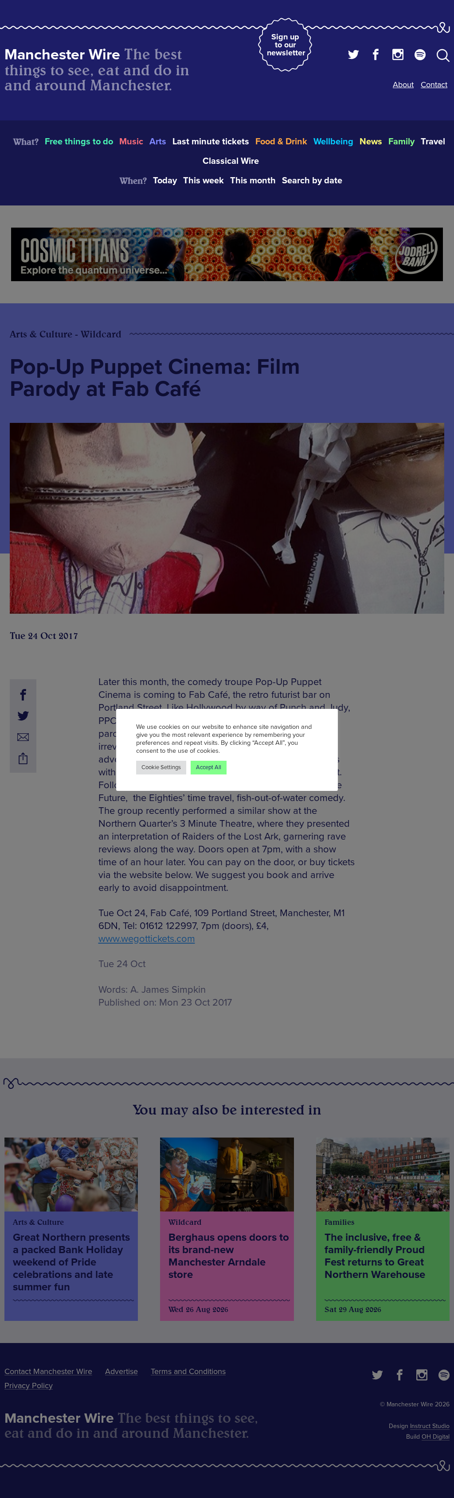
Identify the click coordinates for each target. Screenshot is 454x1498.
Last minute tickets (210, 141)
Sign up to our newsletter (286, 45)
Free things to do (79, 141)
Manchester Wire (62, 55)
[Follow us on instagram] (397, 55)
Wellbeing (333, 141)
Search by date (312, 180)
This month (253, 180)
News (371, 141)
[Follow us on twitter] (353, 55)
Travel (433, 141)
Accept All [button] (208, 767)
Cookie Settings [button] (161, 767)
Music (131, 141)
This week (203, 180)
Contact (434, 84)
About (403, 84)
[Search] (443, 57)
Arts (157, 141)
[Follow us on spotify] (420, 55)
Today (165, 180)
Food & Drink (281, 141)
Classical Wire (231, 161)
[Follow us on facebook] (375, 55)
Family (401, 141)
